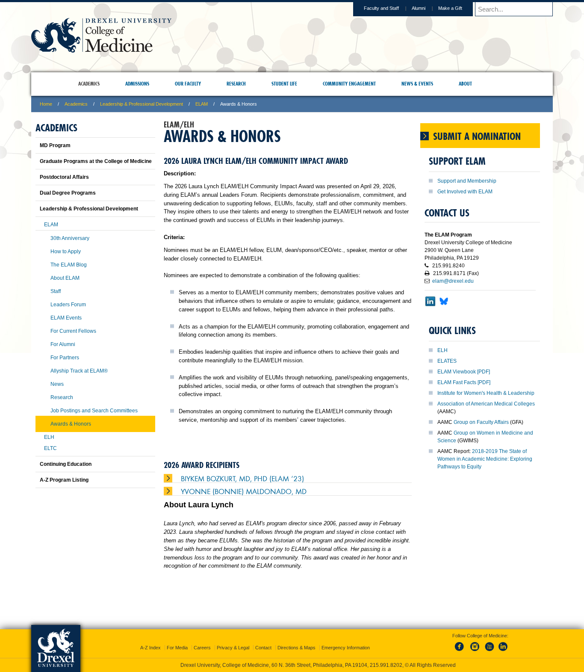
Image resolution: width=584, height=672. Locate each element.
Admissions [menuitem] (137, 83)
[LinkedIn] (503, 643)
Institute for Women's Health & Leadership (485, 393)
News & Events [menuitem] (417, 83)
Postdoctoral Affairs (64, 177)
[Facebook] (460, 643)
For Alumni (62, 344)
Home (46, 104)
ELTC (50, 448)
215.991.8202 (406, 657)
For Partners (64, 358)
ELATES (447, 361)
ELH (442, 350)
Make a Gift (450, 8)
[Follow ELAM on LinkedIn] (430, 309)
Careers (202, 639)
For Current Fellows (73, 331)
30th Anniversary (69, 238)
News (57, 384)
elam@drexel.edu (453, 281)
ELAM (201, 104)
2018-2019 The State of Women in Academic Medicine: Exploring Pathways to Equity (484, 459)
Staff (55, 291)
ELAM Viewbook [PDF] (463, 372)
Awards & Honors (70, 424)
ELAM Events (66, 318)
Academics (76, 104)
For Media (177, 639)
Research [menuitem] (236, 83)
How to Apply (65, 252)
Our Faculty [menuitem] (188, 83)
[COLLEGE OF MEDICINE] (101, 50)
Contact (263, 639)
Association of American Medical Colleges (486, 404)
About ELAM (65, 278)
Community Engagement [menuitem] (349, 83)
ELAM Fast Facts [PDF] (463, 382)
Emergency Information (345, 639)
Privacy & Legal (233, 639)
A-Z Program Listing (64, 480)
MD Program (55, 145)
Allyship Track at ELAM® (79, 371)
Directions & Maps (296, 639)
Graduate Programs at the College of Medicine (96, 161)
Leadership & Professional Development (141, 104)
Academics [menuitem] (89, 83)
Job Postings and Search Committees (94, 411)
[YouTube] (489, 643)
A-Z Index (150, 639)
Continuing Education (65, 464)
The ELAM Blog (68, 265)
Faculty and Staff (381, 8)
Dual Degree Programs (68, 193)
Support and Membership (466, 181)
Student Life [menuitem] (284, 83)
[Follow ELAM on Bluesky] (443, 309)
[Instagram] (475, 643)
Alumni (418, 8)
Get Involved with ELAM (465, 192)
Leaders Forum (68, 305)
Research (61, 397)
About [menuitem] (465, 83)
